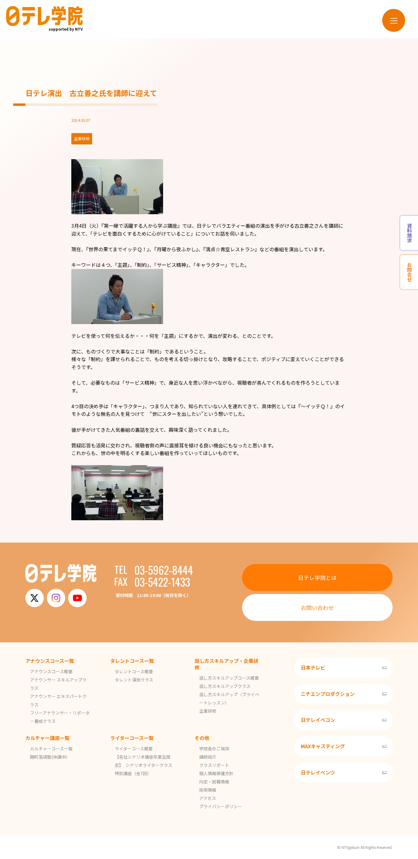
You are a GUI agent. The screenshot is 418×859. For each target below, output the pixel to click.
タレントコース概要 (134, 671)
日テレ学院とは (317, 577)
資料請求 (409, 233)
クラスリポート (214, 765)
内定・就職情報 (214, 782)
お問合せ (409, 272)
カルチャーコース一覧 (51, 748)
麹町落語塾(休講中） (50, 757)
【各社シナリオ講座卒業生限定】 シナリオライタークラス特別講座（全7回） (143, 765)
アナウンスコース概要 (51, 671)
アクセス (207, 798)
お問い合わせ (317, 607)
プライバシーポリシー (220, 806)
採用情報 (207, 790)
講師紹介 (207, 757)
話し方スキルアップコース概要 (229, 678)
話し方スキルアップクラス (225, 686)
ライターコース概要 (134, 748)
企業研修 (207, 711)
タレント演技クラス (134, 680)
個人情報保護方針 (216, 773)
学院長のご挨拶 (214, 748)
